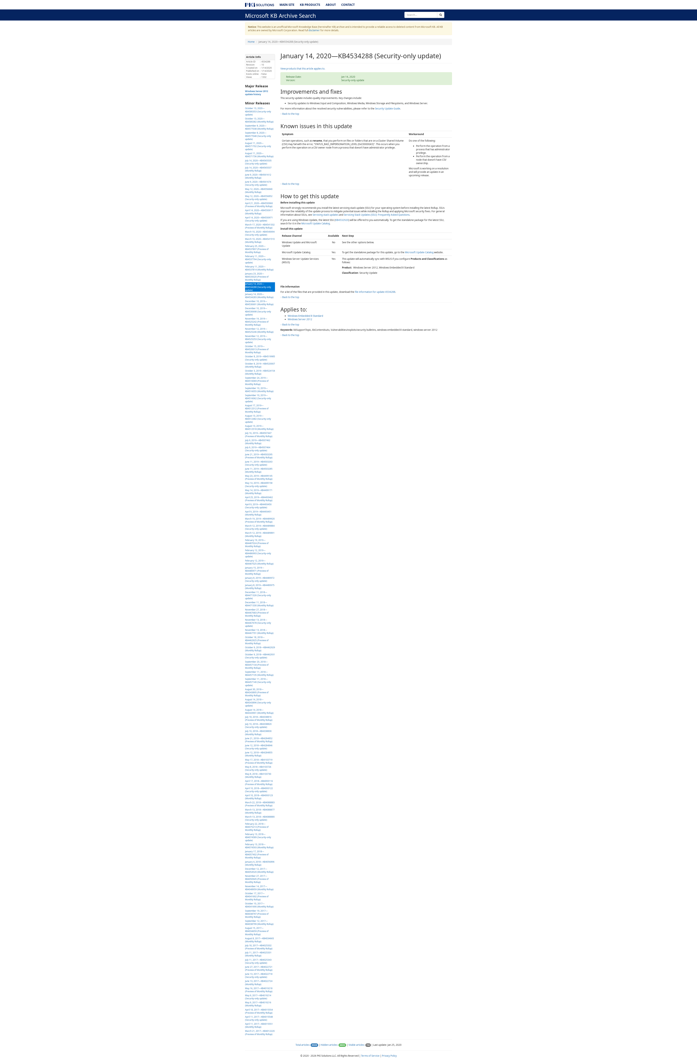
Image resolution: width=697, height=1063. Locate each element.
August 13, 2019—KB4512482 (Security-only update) (258, 418)
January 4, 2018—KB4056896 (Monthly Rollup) (259, 863)
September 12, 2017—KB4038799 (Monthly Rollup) (259, 922)
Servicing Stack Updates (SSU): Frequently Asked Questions (376, 214)
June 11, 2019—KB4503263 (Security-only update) (258, 463)
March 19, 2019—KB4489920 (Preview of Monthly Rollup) (260, 520)
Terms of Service (370, 1055)
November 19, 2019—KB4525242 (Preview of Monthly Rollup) (256, 321)
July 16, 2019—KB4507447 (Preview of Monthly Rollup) (258, 434)
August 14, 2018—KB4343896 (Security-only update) (258, 702)
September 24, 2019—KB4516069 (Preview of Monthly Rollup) (256, 381)
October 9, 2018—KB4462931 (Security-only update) (260, 656)
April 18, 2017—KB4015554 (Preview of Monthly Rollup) (259, 1011)
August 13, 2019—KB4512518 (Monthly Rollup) (259, 427)
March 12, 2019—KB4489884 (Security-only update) (260, 527)
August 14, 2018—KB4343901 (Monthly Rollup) (259, 711)
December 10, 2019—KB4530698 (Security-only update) (258, 311)
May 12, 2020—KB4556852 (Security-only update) (258, 198)
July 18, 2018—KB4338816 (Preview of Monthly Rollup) (258, 718)
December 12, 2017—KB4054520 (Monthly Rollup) (259, 870)
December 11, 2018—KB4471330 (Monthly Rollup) (259, 604)
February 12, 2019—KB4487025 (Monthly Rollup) (259, 562)
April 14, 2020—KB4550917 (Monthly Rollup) (259, 212)
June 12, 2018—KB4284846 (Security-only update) (258, 747)
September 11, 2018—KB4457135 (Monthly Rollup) (259, 673)
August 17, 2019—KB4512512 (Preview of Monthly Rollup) (256, 408)
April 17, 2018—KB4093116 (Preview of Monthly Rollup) (259, 782)
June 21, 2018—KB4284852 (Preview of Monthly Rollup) (258, 740)
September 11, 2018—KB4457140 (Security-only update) (258, 682)
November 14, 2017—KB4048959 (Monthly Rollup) (259, 888)
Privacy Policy (389, 1055)
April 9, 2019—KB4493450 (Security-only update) (258, 506)
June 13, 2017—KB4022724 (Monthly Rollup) (258, 982)
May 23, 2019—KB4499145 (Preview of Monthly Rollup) (258, 477)
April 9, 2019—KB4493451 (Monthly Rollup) (258, 513)
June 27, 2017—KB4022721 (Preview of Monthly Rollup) (258, 968)
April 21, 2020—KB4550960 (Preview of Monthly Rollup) (259, 205)
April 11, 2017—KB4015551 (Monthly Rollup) (259, 1025)
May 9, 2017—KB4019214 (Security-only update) (258, 997)
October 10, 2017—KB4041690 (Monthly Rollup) (259, 905)
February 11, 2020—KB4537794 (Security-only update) (258, 259)
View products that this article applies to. (302, 68)
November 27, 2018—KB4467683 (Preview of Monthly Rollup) (256, 612)
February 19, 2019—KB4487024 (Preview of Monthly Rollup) (256, 543)
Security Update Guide (387, 108)
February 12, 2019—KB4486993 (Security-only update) (258, 553)
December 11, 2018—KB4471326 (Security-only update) (258, 595)
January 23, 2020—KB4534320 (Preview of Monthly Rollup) (256, 276)
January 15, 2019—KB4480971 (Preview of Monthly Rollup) (256, 570)
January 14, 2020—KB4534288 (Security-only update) (258, 287)
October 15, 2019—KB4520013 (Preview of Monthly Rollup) (256, 349)
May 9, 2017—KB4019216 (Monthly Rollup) (258, 1004)
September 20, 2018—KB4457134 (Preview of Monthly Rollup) (256, 664)
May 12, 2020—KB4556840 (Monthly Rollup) (258, 191)
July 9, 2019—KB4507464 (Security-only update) (257, 449)
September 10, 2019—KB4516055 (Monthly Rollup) (259, 390)
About (331, 5)
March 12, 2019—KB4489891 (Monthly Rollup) (260, 534)
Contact (348, 5)
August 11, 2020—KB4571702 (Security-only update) (258, 146)
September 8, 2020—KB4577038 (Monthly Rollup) (259, 127)
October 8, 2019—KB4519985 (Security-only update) (260, 358)
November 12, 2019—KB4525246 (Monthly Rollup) (259, 330)
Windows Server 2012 (300, 319)
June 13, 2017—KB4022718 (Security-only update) (258, 975)
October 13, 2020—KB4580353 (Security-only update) (258, 111)
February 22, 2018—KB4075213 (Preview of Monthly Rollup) (256, 827)
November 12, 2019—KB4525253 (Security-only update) (258, 339)
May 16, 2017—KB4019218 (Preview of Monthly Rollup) (258, 990)
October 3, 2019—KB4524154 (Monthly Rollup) (260, 372)
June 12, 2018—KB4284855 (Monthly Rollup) (258, 754)
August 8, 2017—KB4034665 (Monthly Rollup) (259, 940)
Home (251, 41)
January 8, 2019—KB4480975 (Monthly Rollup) (259, 587)
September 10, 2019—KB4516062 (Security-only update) (258, 398)
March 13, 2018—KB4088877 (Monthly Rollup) (260, 811)
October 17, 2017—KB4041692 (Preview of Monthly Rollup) (256, 896)
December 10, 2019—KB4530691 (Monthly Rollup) (259, 303)
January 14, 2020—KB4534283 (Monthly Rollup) (259, 296)
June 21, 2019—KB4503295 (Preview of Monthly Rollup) (258, 456)
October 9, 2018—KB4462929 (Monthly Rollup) (260, 649)
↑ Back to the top (289, 113)
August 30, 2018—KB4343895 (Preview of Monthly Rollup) (256, 692)
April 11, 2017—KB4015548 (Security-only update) (259, 1018)
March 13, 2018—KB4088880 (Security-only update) (260, 818)
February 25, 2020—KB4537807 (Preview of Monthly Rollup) (256, 249)
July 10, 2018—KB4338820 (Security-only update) (258, 725)
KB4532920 (341, 220)
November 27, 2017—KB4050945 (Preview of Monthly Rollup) (256, 879)
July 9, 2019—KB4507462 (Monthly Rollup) (257, 442)
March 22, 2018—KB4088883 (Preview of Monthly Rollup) (260, 804)
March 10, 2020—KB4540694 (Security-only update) (260, 233)
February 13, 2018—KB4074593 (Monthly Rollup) (259, 846)
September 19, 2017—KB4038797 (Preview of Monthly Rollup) (256, 914)
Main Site (287, 5)
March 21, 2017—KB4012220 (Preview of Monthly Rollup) (260, 1032)
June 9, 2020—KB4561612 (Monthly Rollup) (258, 176)
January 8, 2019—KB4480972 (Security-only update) (259, 579)
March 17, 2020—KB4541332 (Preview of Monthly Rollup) (260, 226)
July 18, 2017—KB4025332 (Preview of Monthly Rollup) (258, 947)
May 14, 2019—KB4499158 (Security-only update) (258, 484)
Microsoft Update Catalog (315, 223)
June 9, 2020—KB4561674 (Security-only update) (258, 183)
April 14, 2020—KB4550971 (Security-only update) (259, 219)
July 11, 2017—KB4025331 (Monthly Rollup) (258, 954)
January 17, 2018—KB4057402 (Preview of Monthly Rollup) (256, 854)
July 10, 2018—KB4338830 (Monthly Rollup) (258, 733)
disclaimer (314, 30)
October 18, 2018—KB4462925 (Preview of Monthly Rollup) (256, 640)
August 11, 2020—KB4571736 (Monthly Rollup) (259, 155)
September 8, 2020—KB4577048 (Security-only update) (258, 135)
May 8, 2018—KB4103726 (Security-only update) (258, 768)
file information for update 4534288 (375, 292)
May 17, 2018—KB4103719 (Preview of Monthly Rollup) (258, 761)
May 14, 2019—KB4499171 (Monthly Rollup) (258, 492)
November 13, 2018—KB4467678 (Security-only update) (258, 623)
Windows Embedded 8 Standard (305, 315)
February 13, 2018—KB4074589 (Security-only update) (258, 837)
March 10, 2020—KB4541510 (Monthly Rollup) (260, 240)
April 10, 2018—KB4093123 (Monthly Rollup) (259, 797)
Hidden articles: (329, 1044)
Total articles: (302, 1044)
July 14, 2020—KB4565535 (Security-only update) (258, 162)
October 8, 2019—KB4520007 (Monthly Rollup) (260, 365)
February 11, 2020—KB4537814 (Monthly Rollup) (259, 268)
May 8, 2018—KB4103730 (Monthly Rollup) (258, 775)
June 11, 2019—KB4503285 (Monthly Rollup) (258, 470)
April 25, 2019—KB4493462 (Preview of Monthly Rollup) (259, 499)
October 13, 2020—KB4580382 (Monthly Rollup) (259, 120)
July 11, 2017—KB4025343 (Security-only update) (258, 961)
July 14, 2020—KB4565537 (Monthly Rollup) (258, 169)
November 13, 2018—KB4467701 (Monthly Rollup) (259, 631)
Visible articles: (356, 1044)
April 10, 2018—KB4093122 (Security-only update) (259, 790)
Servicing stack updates (326, 214)
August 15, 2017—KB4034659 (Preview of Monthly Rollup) (256, 931)
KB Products (310, 5)
